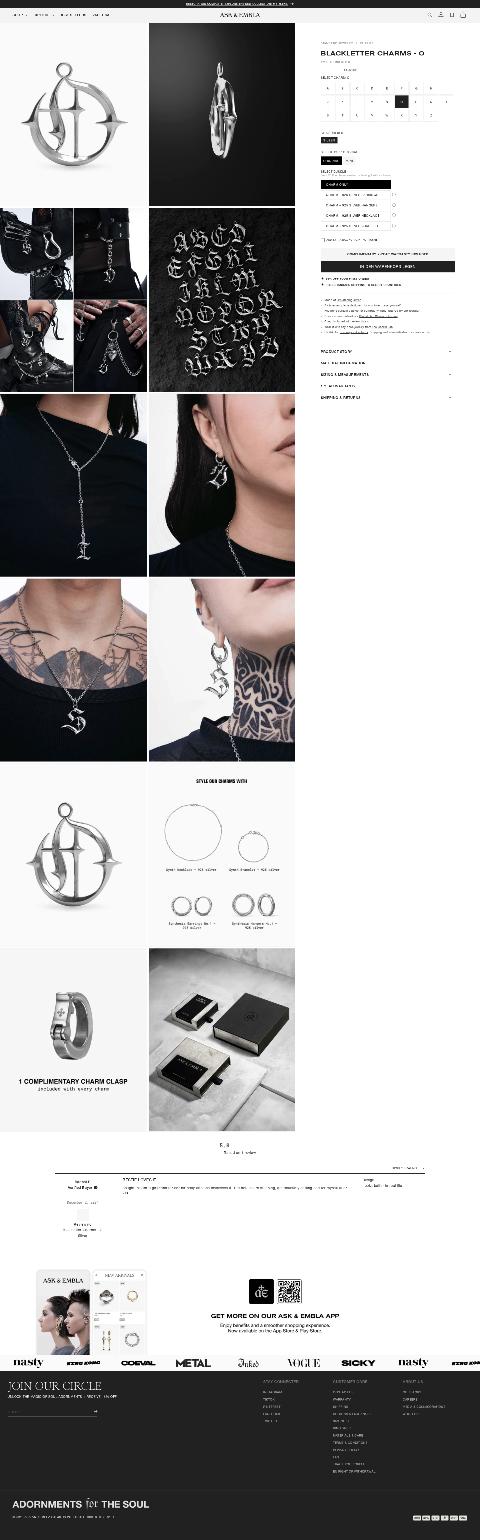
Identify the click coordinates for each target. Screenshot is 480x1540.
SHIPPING (340, 1407)
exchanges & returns (354, 332)
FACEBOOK (271, 1414)
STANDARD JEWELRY (337, 43)
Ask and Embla (37, 1517)
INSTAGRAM (272, 1392)
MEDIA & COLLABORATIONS (424, 1407)
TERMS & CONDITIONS (350, 1443)
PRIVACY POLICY (346, 1450)
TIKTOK (269, 1399)
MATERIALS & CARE (348, 1435)
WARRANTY (342, 1399)
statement (333, 305)
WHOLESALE (412, 1414)
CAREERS (410, 1399)
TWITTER (270, 1421)
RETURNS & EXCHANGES (352, 1414)
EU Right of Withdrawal (354, 1471)
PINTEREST (271, 1407)
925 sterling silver (349, 300)
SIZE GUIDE (341, 1421)
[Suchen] (430, 14)
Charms (367, 43)
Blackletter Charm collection (378, 316)
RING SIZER (342, 1428)
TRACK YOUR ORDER (349, 1464)
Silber (329, 140)
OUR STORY (412, 1392)
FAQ (336, 1457)
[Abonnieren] (92, 1411)
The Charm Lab (382, 327)
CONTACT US (343, 1392)
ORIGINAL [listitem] (331, 161)
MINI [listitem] (349, 161)
